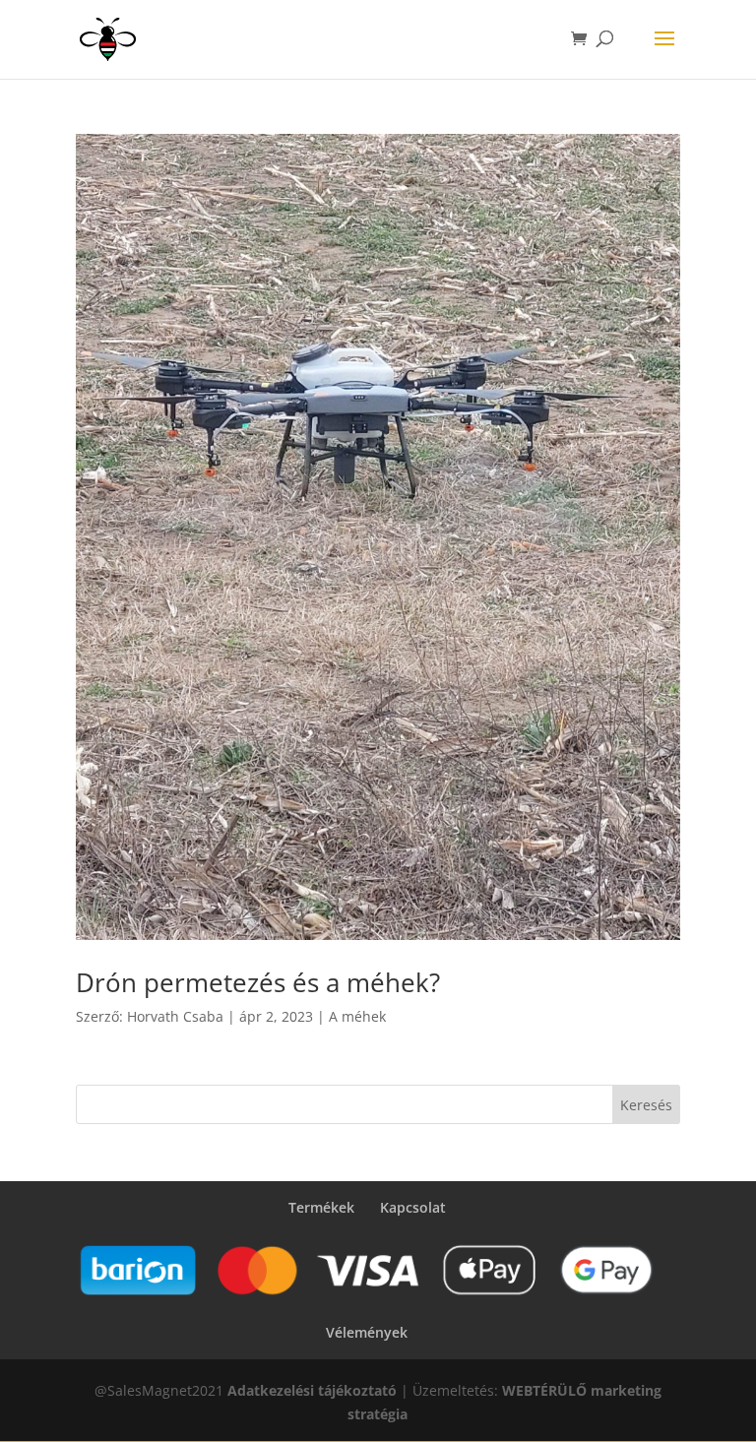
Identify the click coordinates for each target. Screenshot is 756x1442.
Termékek (321, 1207)
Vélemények (367, 1332)
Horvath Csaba (175, 1016)
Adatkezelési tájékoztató (312, 1390)
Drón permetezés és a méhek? (258, 982)
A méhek (357, 1016)
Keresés (646, 1105)
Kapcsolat (413, 1207)
